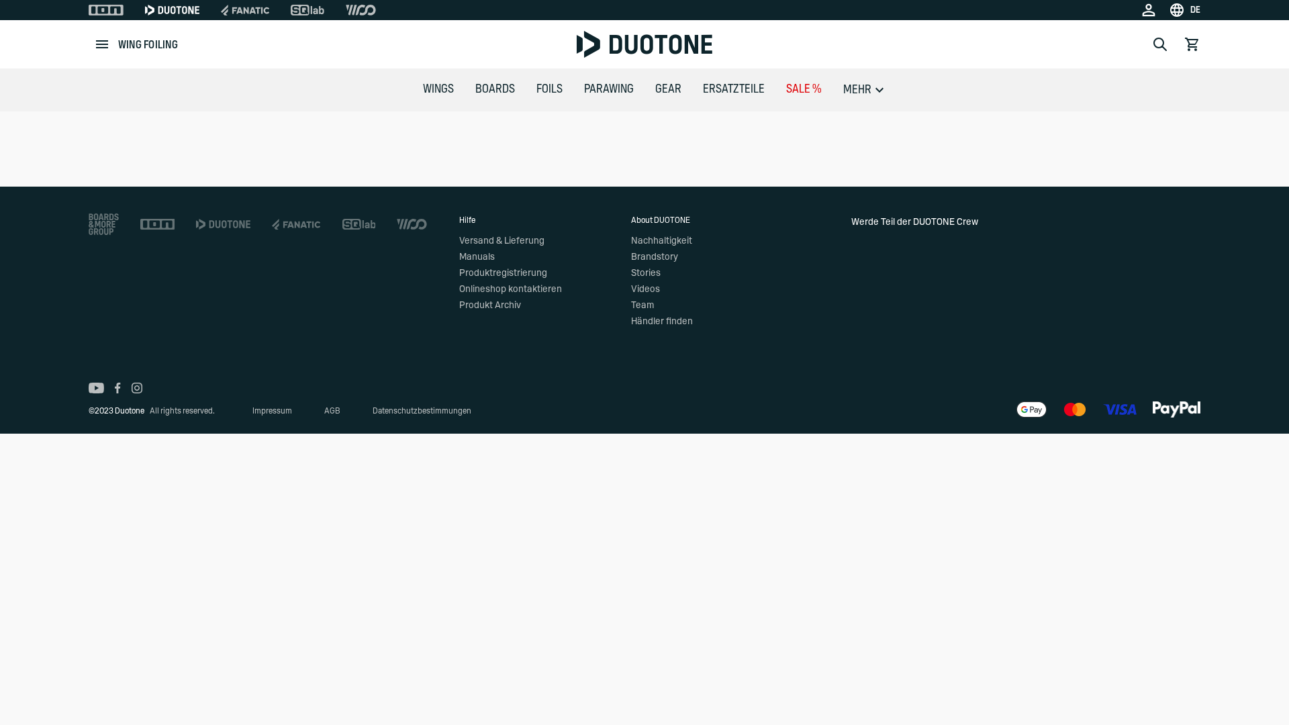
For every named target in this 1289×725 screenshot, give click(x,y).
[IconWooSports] (361, 10)
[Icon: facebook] (118, 388)
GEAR (668, 89)
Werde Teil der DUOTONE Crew (914, 222)
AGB (332, 411)
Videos (645, 289)
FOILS (549, 89)
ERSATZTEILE (734, 89)
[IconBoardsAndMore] (104, 224)
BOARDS (495, 89)
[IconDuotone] (172, 10)
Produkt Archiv (490, 305)
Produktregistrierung (503, 273)
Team (642, 305)
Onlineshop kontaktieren (510, 289)
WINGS (438, 89)
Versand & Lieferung (501, 241)
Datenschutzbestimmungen (422, 411)
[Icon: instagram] (137, 388)
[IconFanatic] (245, 10)
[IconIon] (106, 10)
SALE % (804, 89)
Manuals (477, 257)
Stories (646, 273)
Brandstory (654, 257)
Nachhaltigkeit (661, 241)
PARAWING (609, 89)
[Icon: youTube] (96, 388)
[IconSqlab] (307, 10)
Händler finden (662, 321)
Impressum (272, 411)
